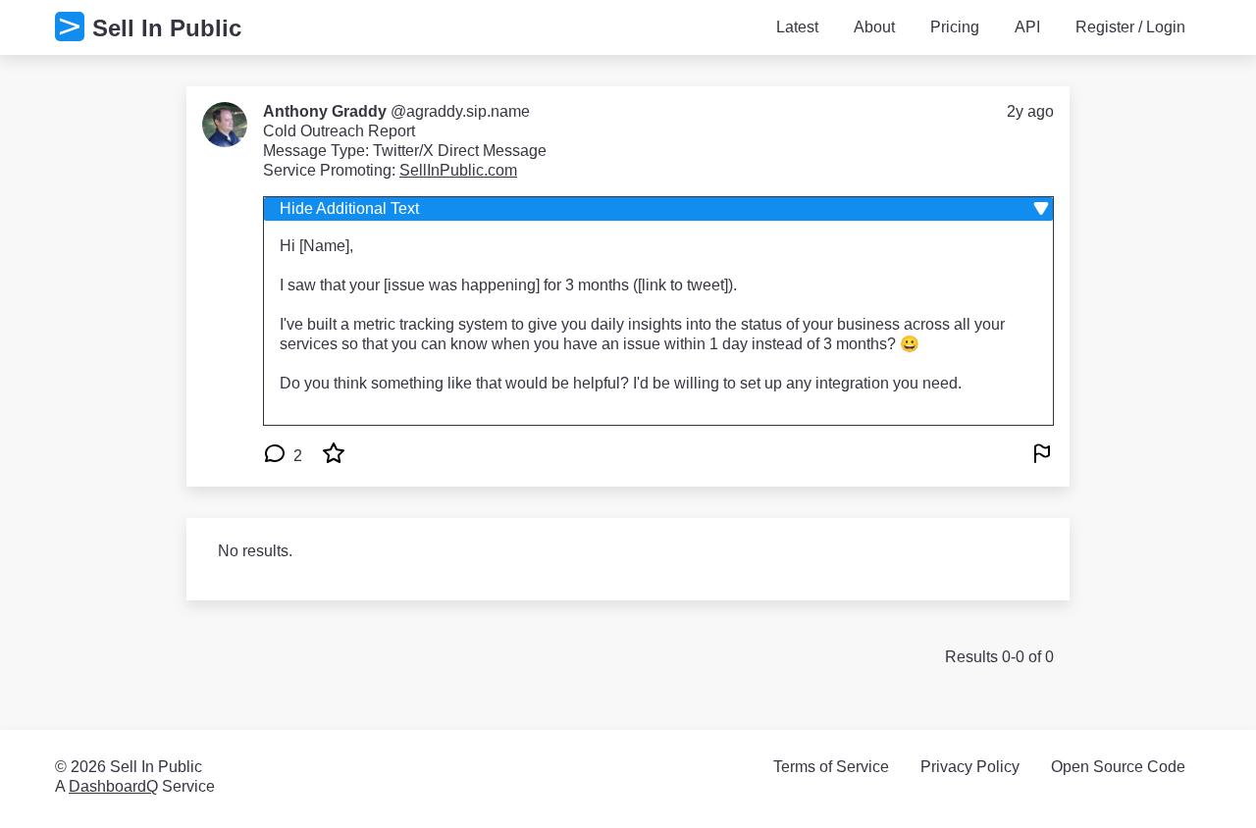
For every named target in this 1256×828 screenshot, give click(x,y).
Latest (797, 27)
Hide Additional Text (349, 208)
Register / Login (1130, 27)
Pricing (954, 27)
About (874, 27)
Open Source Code (1118, 766)
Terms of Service (831, 766)
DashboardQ (113, 786)
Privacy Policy (970, 766)
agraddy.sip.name (468, 111)
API (1027, 27)
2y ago (1030, 111)
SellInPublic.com (458, 170)
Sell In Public (166, 28)
